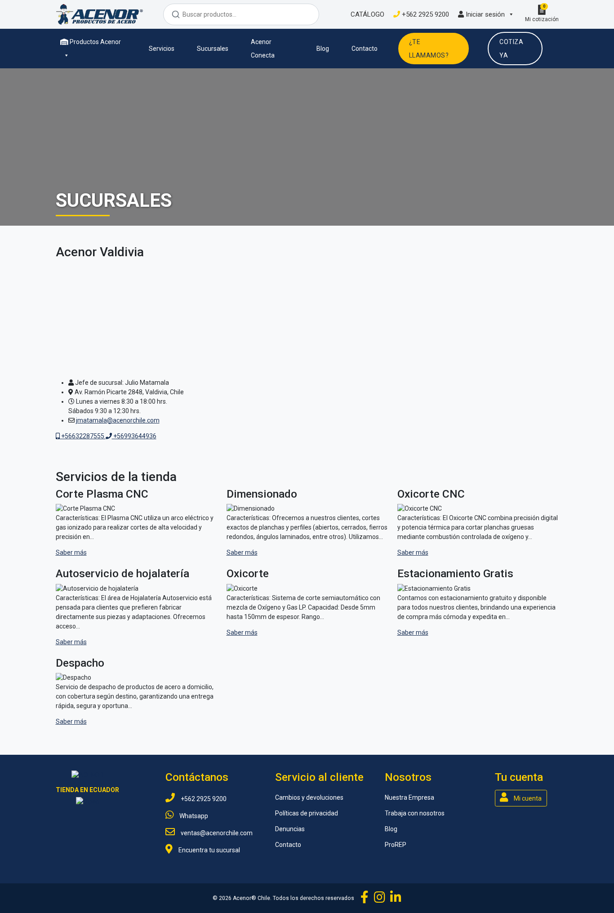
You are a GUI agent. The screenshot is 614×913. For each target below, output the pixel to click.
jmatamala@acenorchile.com (118, 420)
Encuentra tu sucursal (208, 850)
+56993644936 (134, 436)
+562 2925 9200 (424, 14)
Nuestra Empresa (409, 797)
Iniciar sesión (484, 14)
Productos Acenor (94, 41)
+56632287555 (83, 436)
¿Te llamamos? (429, 48)
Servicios (161, 48)
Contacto (364, 48)
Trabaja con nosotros (415, 813)
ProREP (395, 844)
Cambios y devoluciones (309, 797)
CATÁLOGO (366, 14)
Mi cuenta (527, 798)
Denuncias (290, 829)
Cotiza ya (511, 48)
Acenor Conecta (263, 48)
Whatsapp (193, 815)
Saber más (71, 552)
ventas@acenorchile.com (216, 833)
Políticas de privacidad (306, 813)
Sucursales (212, 48)
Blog (322, 48)
